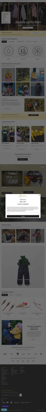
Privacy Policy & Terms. (30, 210)
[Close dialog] (39, 195)
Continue (23, 216)
